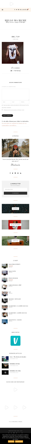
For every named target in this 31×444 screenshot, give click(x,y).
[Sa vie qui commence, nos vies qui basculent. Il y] (12, 4)
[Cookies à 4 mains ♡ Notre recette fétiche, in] (24, 407)
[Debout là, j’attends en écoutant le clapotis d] (7, 407)
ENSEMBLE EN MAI (15, 364)
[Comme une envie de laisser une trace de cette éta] (15, 399)
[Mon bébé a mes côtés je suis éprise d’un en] (4, 4)
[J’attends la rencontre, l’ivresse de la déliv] (7, 399)
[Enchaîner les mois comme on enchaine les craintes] (15, 407)
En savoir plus (19, 441)
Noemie (18, 68)
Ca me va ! (11, 441)
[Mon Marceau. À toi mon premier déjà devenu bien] (19, 4)
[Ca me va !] (29, 438)
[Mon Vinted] (15, 340)
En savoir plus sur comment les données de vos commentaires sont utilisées (14, 124)
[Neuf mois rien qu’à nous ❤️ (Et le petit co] (24, 399)
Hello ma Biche (14, 421)
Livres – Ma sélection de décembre (18, 357)
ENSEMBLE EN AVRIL (15, 371)
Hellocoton (20, 421)
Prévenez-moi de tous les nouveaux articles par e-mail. (14, 110)
